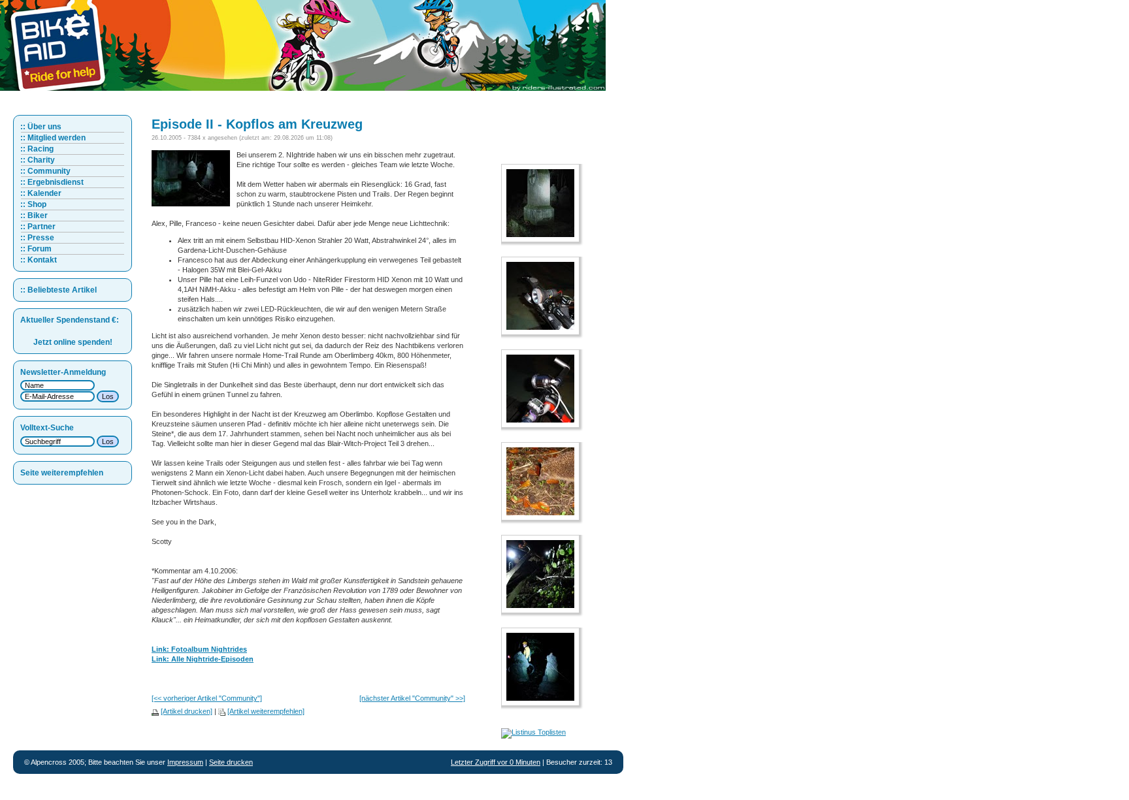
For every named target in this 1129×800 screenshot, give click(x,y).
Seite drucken (231, 762)
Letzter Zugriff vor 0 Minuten (495, 762)
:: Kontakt (38, 259)
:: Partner (38, 226)
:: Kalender (40, 193)
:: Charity (37, 160)
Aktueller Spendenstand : (69, 320)
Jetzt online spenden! (72, 342)
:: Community (45, 171)
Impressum (185, 762)
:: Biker (34, 215)
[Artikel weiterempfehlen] (265, 711)
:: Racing (37, 148)
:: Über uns (40, 126)
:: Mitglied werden (53, 137)
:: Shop (33, 204)
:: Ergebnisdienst (52, 182)
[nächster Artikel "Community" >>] (412, 698)
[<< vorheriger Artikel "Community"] (207, 698)
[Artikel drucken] (186, 711)
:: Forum (36, 248)
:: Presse (37, 237)
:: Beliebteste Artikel (58, 290)
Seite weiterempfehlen (61, 472)
